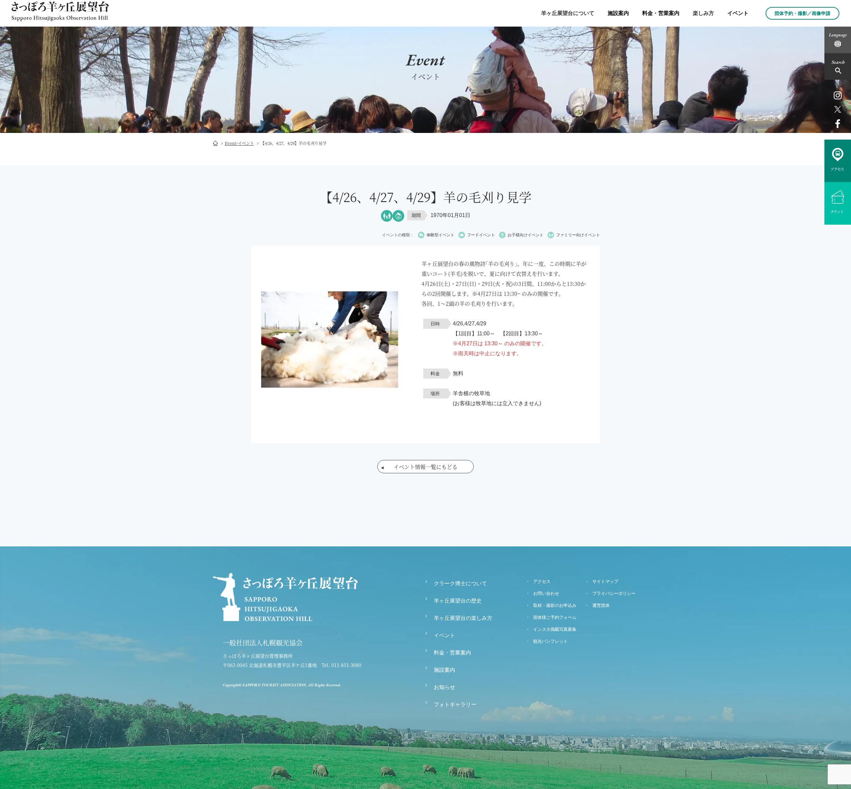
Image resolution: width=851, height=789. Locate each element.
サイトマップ (605, 581)
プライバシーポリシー (614, 593)
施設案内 (618, 13)
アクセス (541, 581)
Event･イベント (239, 143)
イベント (738, 13)
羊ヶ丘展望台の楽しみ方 (463, 618)
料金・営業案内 (660, 13)
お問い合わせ (546, 593)
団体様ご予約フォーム (554, 617)
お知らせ (444, 687)
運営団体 (601, 605)
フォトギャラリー (455, 704)
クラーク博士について (460, 583)
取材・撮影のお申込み (554, 605)
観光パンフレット (550, 641)
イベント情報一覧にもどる (425, 467)
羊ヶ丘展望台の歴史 (458, 601)
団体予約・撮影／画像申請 (802, 13)
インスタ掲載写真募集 (554, 629)
